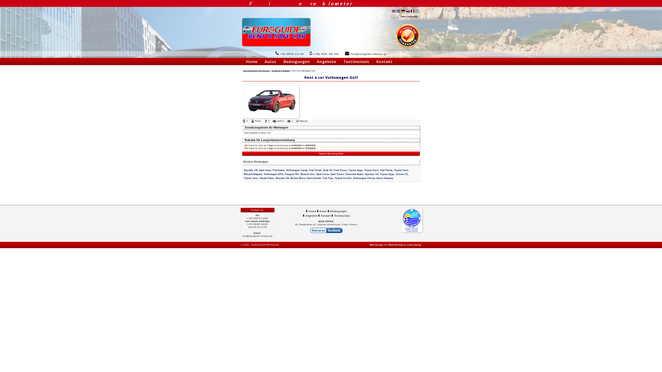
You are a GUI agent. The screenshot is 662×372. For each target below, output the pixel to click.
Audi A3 (327, 170)
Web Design (376, 245)
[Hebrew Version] (417, 11)
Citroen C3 (402, 174)
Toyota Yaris (401, 170)
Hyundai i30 (251, 170)
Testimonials (341, 215)
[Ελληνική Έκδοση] (398, 11)
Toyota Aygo (355, 170)
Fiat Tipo (328, 178)
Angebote (311, 215)
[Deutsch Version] (403, 11)
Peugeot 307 (292, 174)
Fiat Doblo (279, 170)
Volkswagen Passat (364, 178)
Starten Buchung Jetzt (331, 153)
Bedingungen (338, 211)
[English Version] (394, 11)
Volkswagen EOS (273, 174)
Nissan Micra (297, 178)
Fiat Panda (386, 170)
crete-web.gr (414, 245)
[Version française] (412, 11)
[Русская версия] (408, 11)
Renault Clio (307, 174)
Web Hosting (396, 245)
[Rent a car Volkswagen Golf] (331, 101)
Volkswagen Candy (297, 170)
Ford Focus (340, 170)
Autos (323, 211)
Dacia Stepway (385, 178)
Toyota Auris (371, 170)
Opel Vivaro (337, 174)
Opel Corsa (322, 174)
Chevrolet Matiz (354, 174)
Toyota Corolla (343, 178)
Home (312, 211)
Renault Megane (253, 174)
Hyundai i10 (372, 174)
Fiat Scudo (315, 170)
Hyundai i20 (282, 178)
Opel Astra (265, 170)
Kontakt (325, 215)
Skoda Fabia (267, 178)
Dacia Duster (314, 178)
